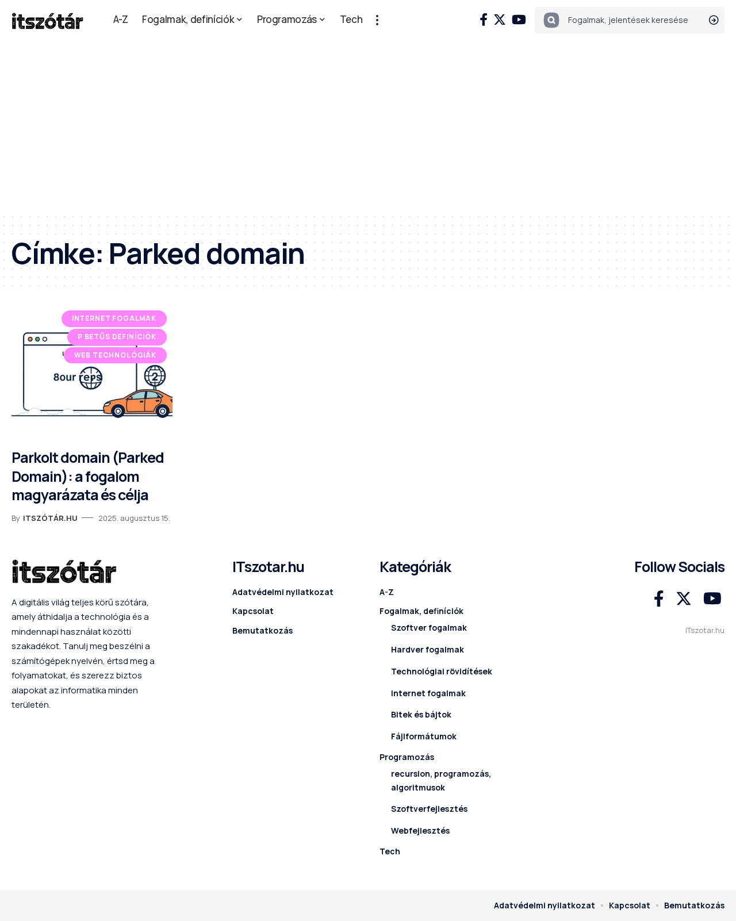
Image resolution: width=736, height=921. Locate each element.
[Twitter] (499, 19)
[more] (377, 20)
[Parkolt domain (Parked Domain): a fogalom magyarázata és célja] (92, 373)
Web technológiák (115, 355)
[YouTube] (519, 19)
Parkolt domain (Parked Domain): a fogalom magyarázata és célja (88, 476)
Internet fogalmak (114, 318)
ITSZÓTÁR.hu (50, 518)
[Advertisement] (368, 126)
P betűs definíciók (117, 336)
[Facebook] (483, 19)
